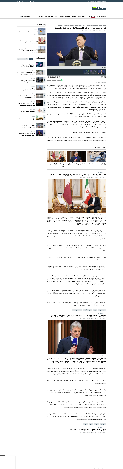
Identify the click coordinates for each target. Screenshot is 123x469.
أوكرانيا (85, 424)
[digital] (33, 1)
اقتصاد (88, 16)
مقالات (56, 16)
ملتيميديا (50, 16)
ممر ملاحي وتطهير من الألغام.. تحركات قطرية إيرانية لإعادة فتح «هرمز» (28, 41)
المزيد (41, 16)
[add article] (30, 1)
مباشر (45, 16)
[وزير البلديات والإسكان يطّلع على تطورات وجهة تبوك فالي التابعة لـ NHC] (41, 49)
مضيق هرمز (102, 310)
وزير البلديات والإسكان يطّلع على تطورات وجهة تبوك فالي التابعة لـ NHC (28, 50)
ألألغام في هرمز (77, 310)
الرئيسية (103, 16)
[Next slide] (49, 50)
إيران (95, 310)
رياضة (79, 16)
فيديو (83, 16)
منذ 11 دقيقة (35, 43)
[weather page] (27, 1)
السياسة (100, 23)
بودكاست (74, 16)
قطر (90, 310)
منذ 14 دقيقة (35, 52)
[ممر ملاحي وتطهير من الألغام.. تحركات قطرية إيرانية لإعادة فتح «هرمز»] (41, 40)
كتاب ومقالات (32, 109)
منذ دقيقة (35, 34)
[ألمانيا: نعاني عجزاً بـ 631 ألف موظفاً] (41, 31)
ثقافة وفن (67, 16)
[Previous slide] (103, 50)
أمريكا (85, 310)
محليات (98, 16)
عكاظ (104, 23)
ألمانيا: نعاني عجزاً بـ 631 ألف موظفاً (29, 32)
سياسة (93, 16)
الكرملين (103, 424)
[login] (25, 1)
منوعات (62, 16)
